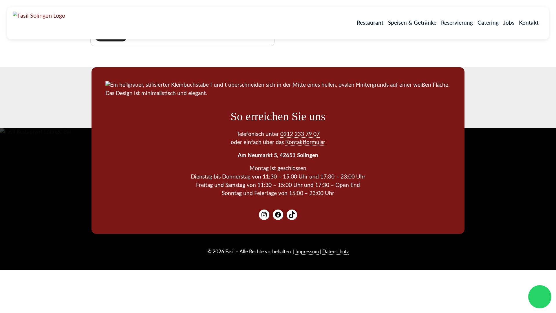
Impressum (307, 251)
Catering (488, 23)
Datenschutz (335, 251)
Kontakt (529, 23)
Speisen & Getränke (412, 23)
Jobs (508, 23)
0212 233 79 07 (300, 134)
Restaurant (370, 23)
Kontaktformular (305, 142)
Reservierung (457, 23)
